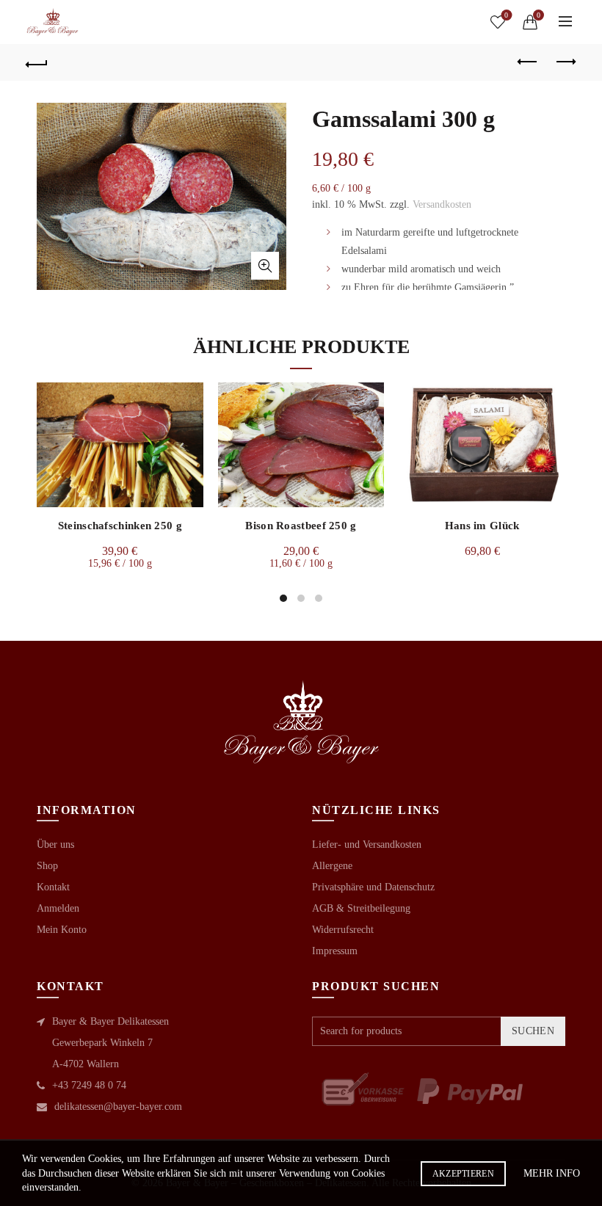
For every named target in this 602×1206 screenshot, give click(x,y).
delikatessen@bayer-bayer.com (118, 1106)
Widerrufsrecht (343, 929)
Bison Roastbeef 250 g (300, 525)
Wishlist (506, 15)
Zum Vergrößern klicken (265, 266)
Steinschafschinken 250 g (120, 525)
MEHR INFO (551, 1173)
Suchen (533, 1030)
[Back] (37, 62)
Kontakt (53, 887)
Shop (47, 865)
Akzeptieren (463, 1174)
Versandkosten (442, 204)
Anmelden (58, 908)
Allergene (332, 865)
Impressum (335, 950)
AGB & (329, 908)
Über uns (55, 844)
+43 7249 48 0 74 (89, 1085)
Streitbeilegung (378, 908)
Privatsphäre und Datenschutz (373, 887)
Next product (565, 62)
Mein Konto (62, 929)
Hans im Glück (482, 525)
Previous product (528, 62)
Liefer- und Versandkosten (366, 844)
